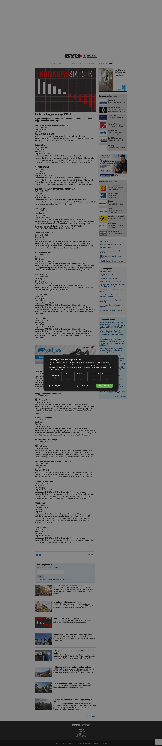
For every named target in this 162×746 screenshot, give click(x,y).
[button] (54, 386)
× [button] (115, 357)
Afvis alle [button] (86, 386)
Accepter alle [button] (104, 386)
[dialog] (81, 373)
